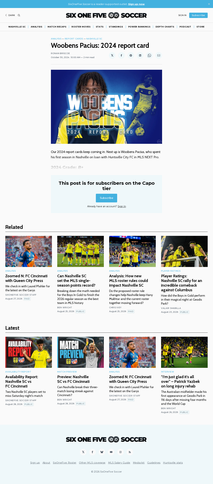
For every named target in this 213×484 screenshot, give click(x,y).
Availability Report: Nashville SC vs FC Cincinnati (21, 381)
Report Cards (74, 38)
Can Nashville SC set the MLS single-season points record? (76, 280)
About (46, 462)
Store (201, 26)
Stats (100, 26)
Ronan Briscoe (60, 53)
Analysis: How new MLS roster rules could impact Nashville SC (128, 280)
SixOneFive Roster (64, 462)
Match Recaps (57, 26)
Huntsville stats (173, 462)
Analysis (36, 26)
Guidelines (153, 462)
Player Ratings (171, 271)
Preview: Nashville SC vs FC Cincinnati (73, 379)
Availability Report (18, 371)
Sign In (182, 15)
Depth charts (165, 26)
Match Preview (67, 371)
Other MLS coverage (92, 462)
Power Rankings (139, 26)
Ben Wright (64, 307)
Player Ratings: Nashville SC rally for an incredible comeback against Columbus (181, 282)
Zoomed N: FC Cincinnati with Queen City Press (26, 278)
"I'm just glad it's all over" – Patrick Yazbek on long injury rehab (180, 381)
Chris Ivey (115, 307)
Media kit (139, 462)
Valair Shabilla (171, 308)
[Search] (19, 15)
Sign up (35, 462)
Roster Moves (81, 26)
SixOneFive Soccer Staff (20, 295)
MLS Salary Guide (119, 462)
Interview (167, 371)
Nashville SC (16, 26)
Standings (116, 26)
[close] (209, 4)
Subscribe (198, 15)
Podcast (185, 26)
